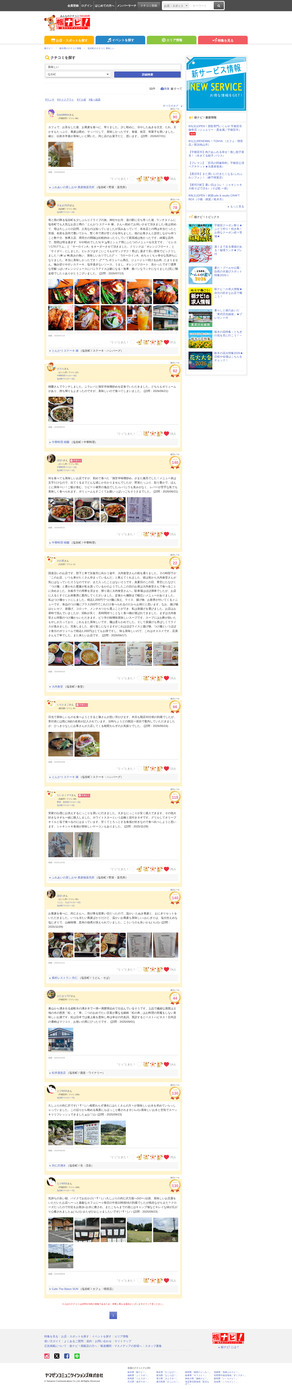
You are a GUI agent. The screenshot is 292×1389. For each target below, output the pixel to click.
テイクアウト (66, 99)
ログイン (86, 5)
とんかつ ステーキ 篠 (65, 350)
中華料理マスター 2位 (67, 467)
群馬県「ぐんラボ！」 (138, 1378)
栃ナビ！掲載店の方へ (83, 1345)
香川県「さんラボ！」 (167, 1378)
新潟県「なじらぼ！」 (167, 1375)
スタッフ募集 (153, 1345)
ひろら (60, 368)
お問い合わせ (103, 1341)
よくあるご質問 (73, 1341)
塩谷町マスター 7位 (66, 1098)
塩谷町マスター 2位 (66, 212)
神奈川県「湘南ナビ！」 (197, 1378)
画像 (166, 88)
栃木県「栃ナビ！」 (137, 1372)
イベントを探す (123, 40)
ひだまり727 (64, 996)
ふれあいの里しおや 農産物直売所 (73, 187)
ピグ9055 (62, 1091)
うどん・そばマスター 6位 (69, 902)
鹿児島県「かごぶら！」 (168, 1382)
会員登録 (73, 5)
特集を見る (226, 40)
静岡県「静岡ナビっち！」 (198, 1372)
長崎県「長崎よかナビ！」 (227, 1372)
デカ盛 (82, 99)
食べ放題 (95, 99)
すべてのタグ (170, 105)
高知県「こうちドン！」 (226, 1382)
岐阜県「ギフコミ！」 (196, 1375)
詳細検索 (147, 74)
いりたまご (63, 704)
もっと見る (237, 206)
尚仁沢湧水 (59, 1165)
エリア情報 (174, 40)
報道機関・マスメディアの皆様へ (121, 1345)
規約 (89, 1341)
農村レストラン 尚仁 (65, 977)
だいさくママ (64, 795)
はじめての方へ (104, 5)
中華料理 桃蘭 (60, 442)
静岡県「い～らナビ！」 (226, 1378)
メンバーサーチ (126, 5)
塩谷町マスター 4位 (66, 379)
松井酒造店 (59, 1072)
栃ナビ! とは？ (230, 1347)
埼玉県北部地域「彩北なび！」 (197, 1383)
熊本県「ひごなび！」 (167, 1372)
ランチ (50, 99)
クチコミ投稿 (148, 5)
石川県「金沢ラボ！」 (138, 1382)
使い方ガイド (52, 1341)
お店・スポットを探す (72, 40)
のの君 (60, 560)
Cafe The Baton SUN (65, 1288)
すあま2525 (63, 205)
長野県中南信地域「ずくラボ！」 (230, 1375)
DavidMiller (63, 114)
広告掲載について (55, 1345)
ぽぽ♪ (60, 460)
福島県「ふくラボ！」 (138, 1375)
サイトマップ (123, 1341)
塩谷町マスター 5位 (66, 805)
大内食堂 (57, 686)
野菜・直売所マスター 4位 (69, 802)
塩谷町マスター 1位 (66, 470)
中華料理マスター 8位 (67, 375)
